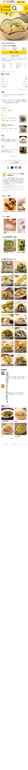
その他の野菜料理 (13, 444)
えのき (2, 78)
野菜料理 (6, 444)
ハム (2, 76)
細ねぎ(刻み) (3, 86)
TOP (2, 444)
